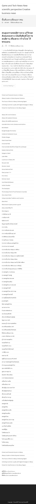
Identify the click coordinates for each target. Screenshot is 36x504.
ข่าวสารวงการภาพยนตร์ (8, 246)
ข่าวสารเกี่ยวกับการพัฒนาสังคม (9, 259)
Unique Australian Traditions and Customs (13, 198)
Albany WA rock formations (9, 114)
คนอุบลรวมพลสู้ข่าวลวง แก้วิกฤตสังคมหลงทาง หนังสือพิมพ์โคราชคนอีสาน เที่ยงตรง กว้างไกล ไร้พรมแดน (17, 37)
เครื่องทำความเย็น (6, 381)
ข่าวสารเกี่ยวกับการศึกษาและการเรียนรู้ (11, 265)
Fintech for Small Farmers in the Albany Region (14, 108)
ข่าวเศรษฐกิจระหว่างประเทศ (9, 285)
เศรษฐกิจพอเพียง (6, 413)
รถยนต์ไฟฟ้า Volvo (6, 346)
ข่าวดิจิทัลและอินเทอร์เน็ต (8, 236)
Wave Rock (5, 201)
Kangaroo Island (6, 153)
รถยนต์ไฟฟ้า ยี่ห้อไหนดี (7, 349)
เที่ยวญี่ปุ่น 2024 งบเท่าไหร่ (8, 387)
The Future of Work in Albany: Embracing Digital (14, 101)
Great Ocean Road (6, 140)
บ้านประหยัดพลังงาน (7, 310)
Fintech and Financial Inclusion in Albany (12, 95)
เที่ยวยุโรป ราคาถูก (6, 397)
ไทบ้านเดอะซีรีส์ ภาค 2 (7, 439)
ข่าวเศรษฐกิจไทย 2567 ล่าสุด (9, 291)
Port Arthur (5, 176)
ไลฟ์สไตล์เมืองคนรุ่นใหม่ (8, 445)
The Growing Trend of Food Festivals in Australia (14, 192)
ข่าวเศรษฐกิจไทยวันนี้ (7, 294)
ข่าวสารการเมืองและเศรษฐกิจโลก (10, 243)
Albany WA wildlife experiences (10, 121)
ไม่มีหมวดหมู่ (5, 442)
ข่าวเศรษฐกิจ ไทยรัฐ (7, 275)
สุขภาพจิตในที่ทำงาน (7, 368)
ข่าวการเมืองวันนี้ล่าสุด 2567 (9, 233)
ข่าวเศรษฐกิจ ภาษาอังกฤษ (8, 272)
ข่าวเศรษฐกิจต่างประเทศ (8, 278)
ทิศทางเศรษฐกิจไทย (7, 304)
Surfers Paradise (6, 185)
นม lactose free (6, 307)
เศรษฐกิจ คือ (5, 403)
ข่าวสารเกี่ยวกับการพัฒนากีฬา (9, 253)
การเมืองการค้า (5, 217)
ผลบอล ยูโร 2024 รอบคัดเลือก (9, 323)
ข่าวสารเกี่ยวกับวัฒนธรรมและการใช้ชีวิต (12, 269)
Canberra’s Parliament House (9, 134)
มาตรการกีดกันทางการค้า (8, 336)
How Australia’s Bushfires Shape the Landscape (14, 147)
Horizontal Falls (6, 143)
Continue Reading (9, 86)
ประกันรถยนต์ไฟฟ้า (7, 314)
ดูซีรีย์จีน (4, 471)
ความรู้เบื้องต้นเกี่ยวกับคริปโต (9, 298)
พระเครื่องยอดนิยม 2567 (8, 326)
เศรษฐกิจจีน (5, 407)
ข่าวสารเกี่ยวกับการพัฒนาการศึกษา (10, 249)
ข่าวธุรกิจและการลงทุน (7, 240)
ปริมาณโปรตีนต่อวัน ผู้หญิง (8, 317)
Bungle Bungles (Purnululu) (9, 131)
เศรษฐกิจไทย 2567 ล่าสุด (8, 419)
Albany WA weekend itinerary (9, 118)
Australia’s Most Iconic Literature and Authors (14, 124)
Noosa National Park (7, 169)
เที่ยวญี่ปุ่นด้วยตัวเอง (7, 391)
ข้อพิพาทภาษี (5, 220)
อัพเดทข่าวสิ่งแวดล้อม (7, 375)
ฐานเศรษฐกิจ (5, 301)
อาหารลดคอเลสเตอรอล (8, 378)
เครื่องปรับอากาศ (6, 384)
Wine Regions (5, 211)
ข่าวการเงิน (4, 227)
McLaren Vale (5, 163)
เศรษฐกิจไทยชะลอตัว (7, 423)
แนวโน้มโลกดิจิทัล (6, 426)
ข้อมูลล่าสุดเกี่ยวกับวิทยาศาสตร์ (9, 224)
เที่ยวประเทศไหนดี (6, 394)
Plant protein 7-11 (6, 172)
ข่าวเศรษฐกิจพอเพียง (7, 281)
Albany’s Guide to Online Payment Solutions (13, 98)
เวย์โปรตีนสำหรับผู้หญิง (7, 400)
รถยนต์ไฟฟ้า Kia (6, 342)
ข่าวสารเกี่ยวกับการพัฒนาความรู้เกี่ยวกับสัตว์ (13, 256)
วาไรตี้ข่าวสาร (5, 352)
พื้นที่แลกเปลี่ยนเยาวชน (16, 22)
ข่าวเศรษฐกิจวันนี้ (6, 288)
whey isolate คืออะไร (7, 208)
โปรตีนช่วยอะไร (6, 432)
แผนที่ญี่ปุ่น (4, 429)
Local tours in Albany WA (8, 159)
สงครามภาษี (5, 355)
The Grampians (6, 188)
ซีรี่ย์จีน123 (4, 475)
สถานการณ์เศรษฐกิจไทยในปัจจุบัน (10, 362)
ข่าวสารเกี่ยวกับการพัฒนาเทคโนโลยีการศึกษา (13, 262)
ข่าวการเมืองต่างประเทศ (8, 230)
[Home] (2, 22)
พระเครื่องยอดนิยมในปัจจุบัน (9, 330)
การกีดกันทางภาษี (6, 214)
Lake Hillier (5, 156)
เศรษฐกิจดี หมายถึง (6, 410)
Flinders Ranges (6, 137)
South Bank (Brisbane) (7, 182)
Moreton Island (6, 166)
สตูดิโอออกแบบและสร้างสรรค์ (9, 358)
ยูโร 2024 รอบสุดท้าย (7, 339)
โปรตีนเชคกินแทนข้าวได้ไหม (9, 436)
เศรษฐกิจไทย (5, 416)
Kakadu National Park (7, 150)
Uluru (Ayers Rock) (6, 195)
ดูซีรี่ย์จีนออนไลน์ (6, 473)
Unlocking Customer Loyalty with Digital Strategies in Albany (17, 105)
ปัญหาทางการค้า (6, 320)
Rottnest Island (6, 179)
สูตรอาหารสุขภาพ (6, 371)
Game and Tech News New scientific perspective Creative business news (16, 9)
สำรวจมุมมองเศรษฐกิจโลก (8, 365)
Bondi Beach (5, 127)
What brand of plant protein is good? (11, 204)
